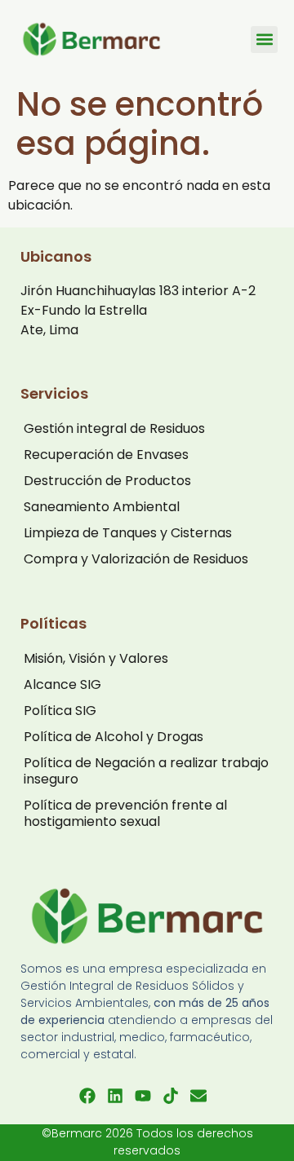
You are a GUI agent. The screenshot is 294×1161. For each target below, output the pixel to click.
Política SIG (60, 710)
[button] (264, 39)
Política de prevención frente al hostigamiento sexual (125, 813)
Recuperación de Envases (106, 454)
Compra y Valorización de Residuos (136, 559)
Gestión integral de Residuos (114, 428)
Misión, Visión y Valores (96, 658)
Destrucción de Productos (107, 480)
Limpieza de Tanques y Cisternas (128, 532)
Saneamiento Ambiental (102, 506)
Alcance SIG (62, 684)
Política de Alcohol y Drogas (113, 736)
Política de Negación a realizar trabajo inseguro (146, 770)
